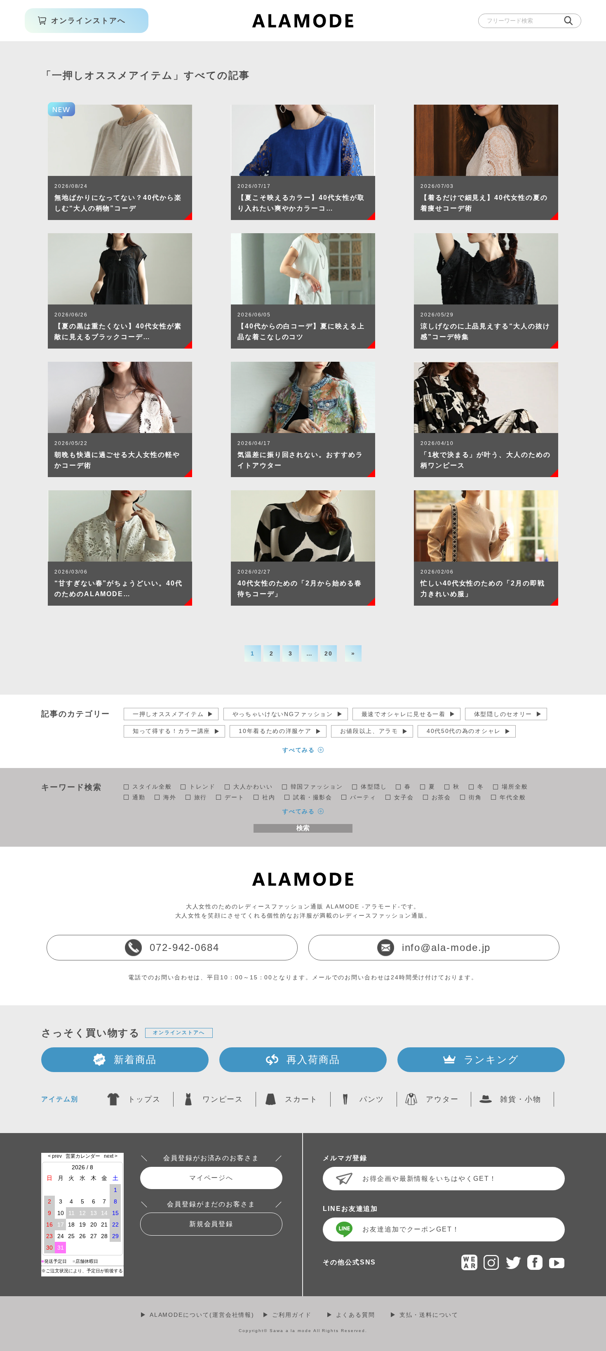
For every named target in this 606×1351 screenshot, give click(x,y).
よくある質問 (356, 1314)
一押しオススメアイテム (168, 714)
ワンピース (223, 1099)
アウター (442, 1099)
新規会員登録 (211, 1223)
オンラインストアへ (178, 1032)
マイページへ (211, 1177)
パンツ (371, 1099)
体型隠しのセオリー (503, 714)
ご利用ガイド (292, 1314)
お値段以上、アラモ (369, 731)
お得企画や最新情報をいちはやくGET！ (429, 1178)
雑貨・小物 (520, 1099)
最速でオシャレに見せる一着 (404, 714)
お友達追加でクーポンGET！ (411, 1229)
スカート (301, 1099)
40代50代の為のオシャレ (464, 731)
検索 (303, 827)
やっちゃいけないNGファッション (283, 714)
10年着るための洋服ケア (275, 731)
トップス (144, 1099)
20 (328, 653)
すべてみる (298, 750)
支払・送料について (428, 1314)
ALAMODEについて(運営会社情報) (202, 1314)
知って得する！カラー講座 (171, 731)
